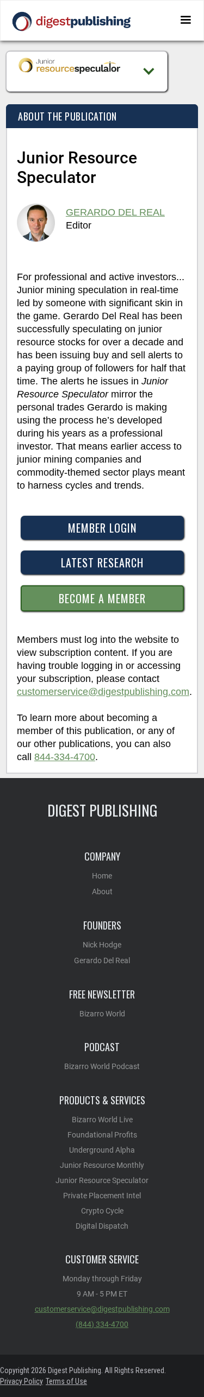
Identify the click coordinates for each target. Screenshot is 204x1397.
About (102, 891)
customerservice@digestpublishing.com (103, 691)
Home (102, 875)
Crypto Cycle (102, 1210)
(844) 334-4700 (102, 1324)
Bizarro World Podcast (102, 1066)
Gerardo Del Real (115, 212)
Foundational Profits (102, 1134)
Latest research (102, 562)
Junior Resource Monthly (102, 1165)
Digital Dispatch (102, 1226)
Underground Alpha (102, 1150)
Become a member (102, 598)
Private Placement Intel (102, 1195)
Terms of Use (66, 1381)
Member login (102, 528)
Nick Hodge (102, 944)
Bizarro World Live (102, 1119)
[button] (185, 20)
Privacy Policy (21, 1381)
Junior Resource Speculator (102, 1180)
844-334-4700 (64, 756)
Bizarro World (102, 1013)
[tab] (102, 116)
